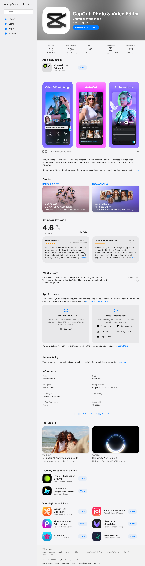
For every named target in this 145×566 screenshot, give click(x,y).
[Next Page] (142, 49)
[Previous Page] (40, 49)
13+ (94, 396)
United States (47, 549)
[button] (18, 19)
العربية (60, 552)
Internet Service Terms (50, 563)
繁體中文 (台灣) (47, 554)
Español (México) (48, 552)
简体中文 (77, 552)
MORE (84, 258)
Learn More (123, 346)
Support (97, 563)
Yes (44, 405)
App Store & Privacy (69, 563)
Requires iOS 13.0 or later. (103, 387)
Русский (68, 552)
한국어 (101, 552)
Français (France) (90, 552)
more (137, 170)
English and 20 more (51, 396)
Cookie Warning (85, 563)
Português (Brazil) (112, 552)
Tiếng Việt (125, 552)
